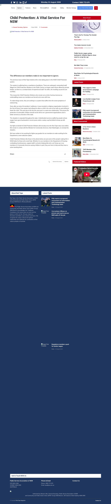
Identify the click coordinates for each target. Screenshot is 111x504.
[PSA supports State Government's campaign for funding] (76, 91)
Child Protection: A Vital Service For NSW (37, 20)
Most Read (86, 18)
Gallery (62, 8)
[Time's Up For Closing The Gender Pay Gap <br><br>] (86, 27)
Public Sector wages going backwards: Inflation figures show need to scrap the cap (85, 55)
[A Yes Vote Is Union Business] (76, 130)
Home (13, 8)
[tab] (86, 18)
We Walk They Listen (81, 65)
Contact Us (98, 500)
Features (28, 8)
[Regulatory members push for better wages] (45, 408)
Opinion (19, 8)
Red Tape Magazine (20, 500)
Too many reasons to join (82, 45)
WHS (75, 78)
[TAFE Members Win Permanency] (76, 153)
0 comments (44, 27)
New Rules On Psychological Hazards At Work (91, 140)
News (34, 8)
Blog (75, 60)
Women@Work (44, 8)
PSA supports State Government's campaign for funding (91, 89)
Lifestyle (53, 8)
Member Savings (71, 8)
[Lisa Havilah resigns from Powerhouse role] (76, 102)
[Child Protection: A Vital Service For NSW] (40, 51)
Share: (12, 154)
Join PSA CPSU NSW (85, 8)
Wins (87, 154)
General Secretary (18, 27)
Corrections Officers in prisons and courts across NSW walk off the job (60, 213)
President (80, 48)
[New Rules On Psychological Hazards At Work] (76, 141)
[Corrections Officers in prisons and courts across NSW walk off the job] (45, 275)
